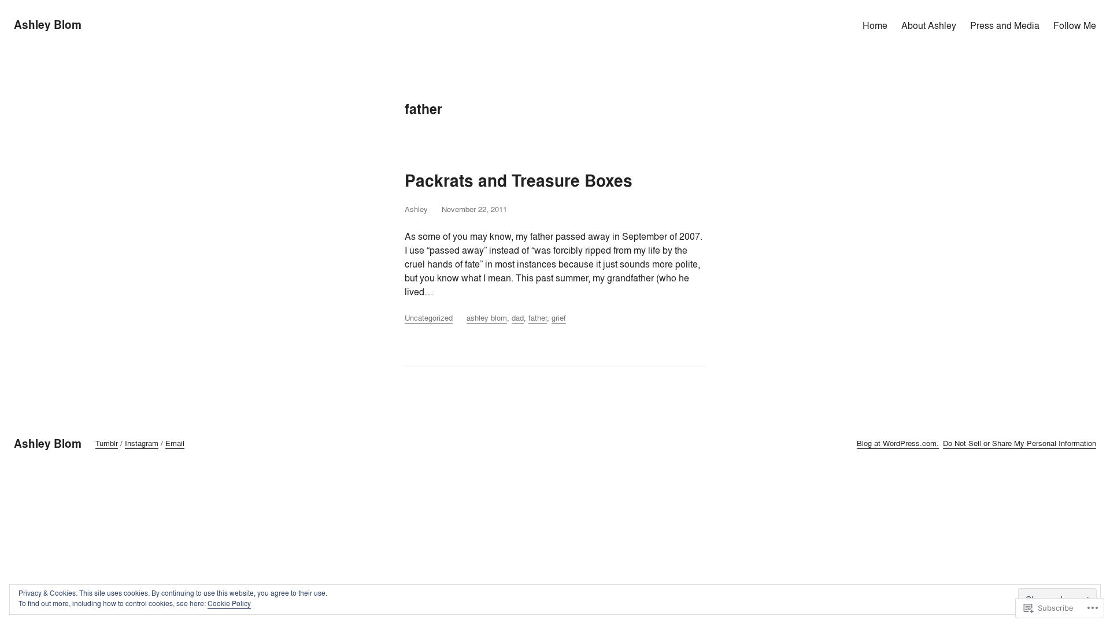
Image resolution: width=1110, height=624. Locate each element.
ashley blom (487, 318)
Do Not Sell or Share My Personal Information (1019, 443)
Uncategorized (429, 318)
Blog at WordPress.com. (898, 443)
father (537, 318)
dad (518, 318)
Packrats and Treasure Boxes (518, 181)
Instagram (141, 443)
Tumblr (106, 443)
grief (559, 318)
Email (174, 443)
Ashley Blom (48, 25)
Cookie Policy (229, 603)
